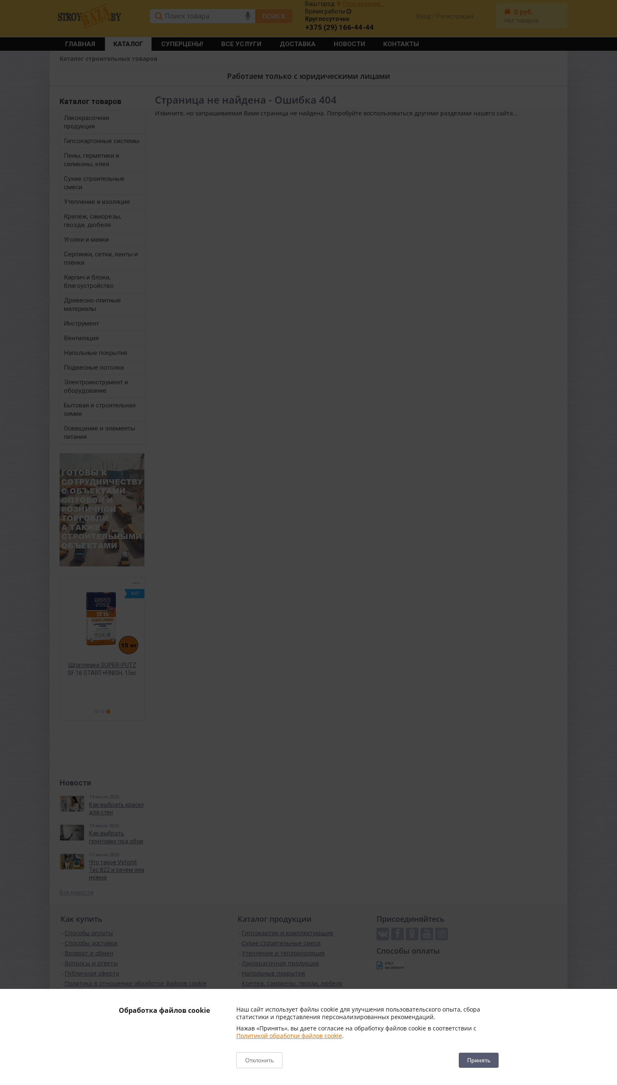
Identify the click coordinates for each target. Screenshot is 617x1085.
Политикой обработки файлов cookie (289, 1036)
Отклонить (259, 1060)
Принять (478, 1060)
